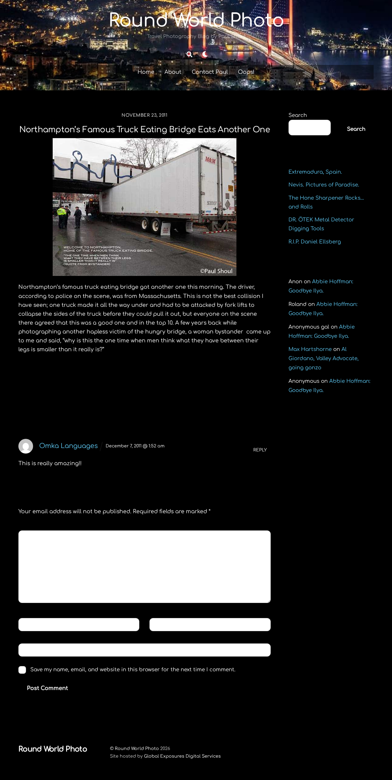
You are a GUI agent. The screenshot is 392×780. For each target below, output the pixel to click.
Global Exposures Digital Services (182, 756)
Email (162, 624)
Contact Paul (210, 72)
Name (31, 624)
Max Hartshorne (310, 349)
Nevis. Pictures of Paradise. (323, 185)
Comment (37, 536)
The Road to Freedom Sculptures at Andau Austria (207, 386)
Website (32, 649)
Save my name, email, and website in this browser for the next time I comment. (133, 670)
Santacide (46, 381)
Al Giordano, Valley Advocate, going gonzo (323, 358)
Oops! (246, 72)
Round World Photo (137, 748)
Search (297, 115)
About (172, 72)
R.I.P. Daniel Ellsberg (314, 242)
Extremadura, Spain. (315, 172)
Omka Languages (68, 446)
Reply (260, 450)
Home (146, 72)
